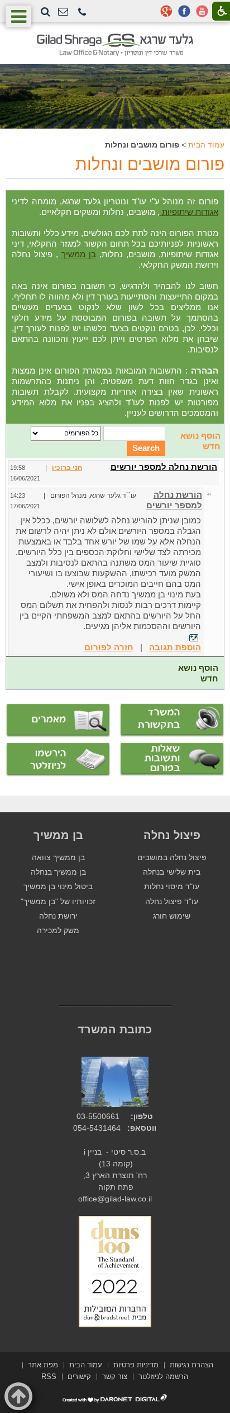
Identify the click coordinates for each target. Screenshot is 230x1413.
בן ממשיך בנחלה (58, 872)
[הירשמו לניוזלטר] (58, 760)
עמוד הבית (206, 144)
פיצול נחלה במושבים (172, 857)
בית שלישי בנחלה (171, 872)
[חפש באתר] (45, 11)
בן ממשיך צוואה (58, 857)
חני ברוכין (67, 468)
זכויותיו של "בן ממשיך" (58, 901)
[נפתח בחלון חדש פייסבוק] (184, 11)
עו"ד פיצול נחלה (171, 901)
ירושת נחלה (58, 916)
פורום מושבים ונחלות (149, 164)
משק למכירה (58, 930)
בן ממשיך (77, 254)
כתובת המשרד (115, 1029)
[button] (82, 12)
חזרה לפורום (108, 647)
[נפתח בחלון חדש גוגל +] (166, 11)
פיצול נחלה (171, 835)
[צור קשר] (63, 12)
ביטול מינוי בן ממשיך (58, 886)
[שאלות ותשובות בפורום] (171, 759)
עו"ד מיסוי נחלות (171, 886)
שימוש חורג (171, 916)
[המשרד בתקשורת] (171, 720)
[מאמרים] (58, 721)
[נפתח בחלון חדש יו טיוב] (202, 11)
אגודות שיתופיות (189, 212)
